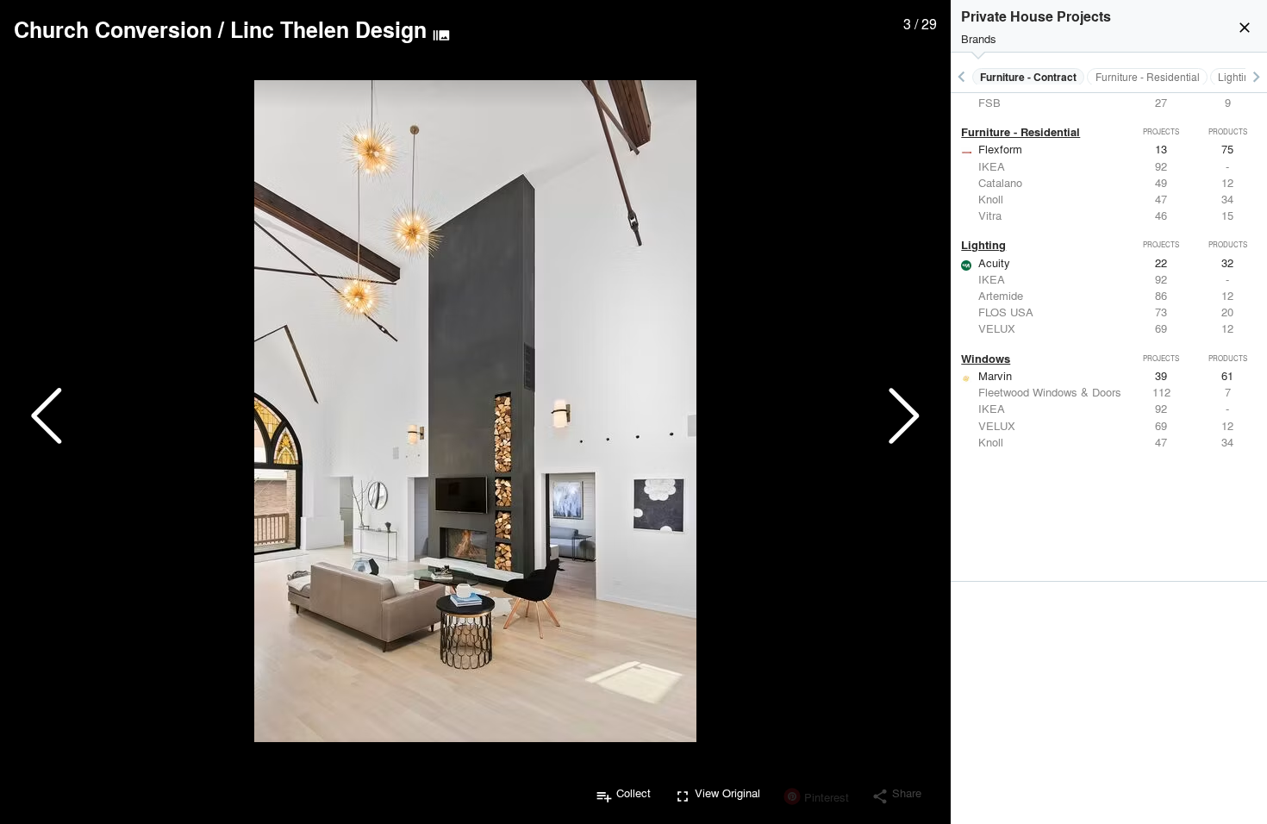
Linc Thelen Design (328, 29)
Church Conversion (113, 29)
